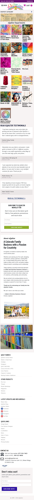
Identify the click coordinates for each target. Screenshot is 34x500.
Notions (3, 391)
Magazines (4, 388)
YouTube (5, 416)
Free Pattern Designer (7, 426)
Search (29, 1)
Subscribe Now (16, 227)
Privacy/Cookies (5, 442)
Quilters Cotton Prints (7, 357)
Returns (3, 439)
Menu (5, 5)
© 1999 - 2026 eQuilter (16, 498)
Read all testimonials (16, 198)
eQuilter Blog (4, 404)
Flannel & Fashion (6, 373)
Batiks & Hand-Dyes (6, 360)
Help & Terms (4, 435)
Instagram (6, 413)
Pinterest (5, 411)
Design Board (4, 424)
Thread (3, 384)
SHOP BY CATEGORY (6, 12)
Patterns (3, 393)
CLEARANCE (4, 430)
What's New (4, 402)
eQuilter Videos (5, 406)
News (2, 433)
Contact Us (4, 450)
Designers (3, 364)
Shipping (3, 437)
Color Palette (4, 371)
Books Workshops (5, 386)
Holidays (3, 362)
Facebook (5, 408)
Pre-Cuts (3, 382)
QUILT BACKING (5, 366)
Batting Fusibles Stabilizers (8, 375)
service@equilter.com (11, 458)
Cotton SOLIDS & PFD (7, 368)
